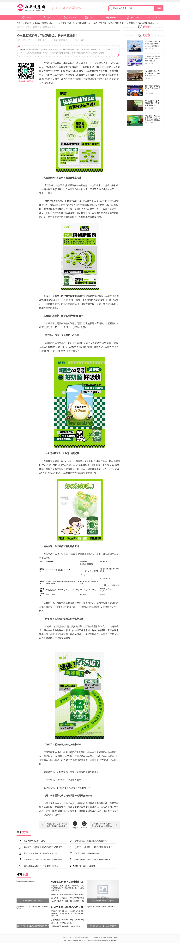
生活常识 (156, 17)
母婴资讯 (72, 17)
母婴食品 (45, 27)
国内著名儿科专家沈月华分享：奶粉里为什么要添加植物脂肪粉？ (102, 825)
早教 (91, 17)
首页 (29, 17)
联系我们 (113, 940)
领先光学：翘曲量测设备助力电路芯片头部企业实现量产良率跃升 (67, 895)
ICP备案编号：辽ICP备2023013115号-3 (104, 937)
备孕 (50, 17)
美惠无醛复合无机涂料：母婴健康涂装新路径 (67, 920)
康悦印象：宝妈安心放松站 (61, 923)
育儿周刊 (135, 17)
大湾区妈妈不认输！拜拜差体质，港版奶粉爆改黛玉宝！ (57, 825)
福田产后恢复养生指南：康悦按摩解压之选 (67, 901)
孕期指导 (114, 17)
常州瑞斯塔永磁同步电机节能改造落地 (65, 926)
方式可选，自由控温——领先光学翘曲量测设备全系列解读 (67, 898)
